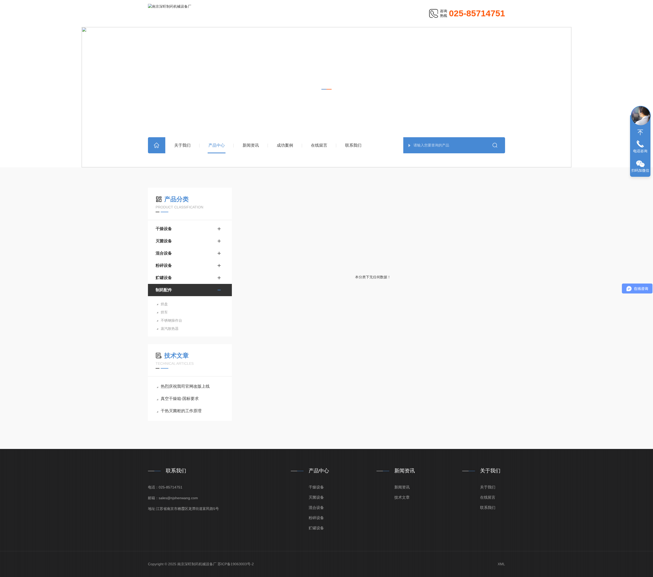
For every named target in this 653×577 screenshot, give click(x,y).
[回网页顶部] (640, 132)
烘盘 (164, 304)
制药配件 (362, 99)
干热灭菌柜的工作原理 (181, 411)
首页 (156, 145)
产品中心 (216, 145)
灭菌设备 (164, 241)
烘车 (164, 312)
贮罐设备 (164, 277)
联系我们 (353, 145)
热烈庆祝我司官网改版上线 (185, 386)
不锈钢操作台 (171, 320)
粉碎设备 (164, 265)
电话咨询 (640, 151)
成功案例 (285, 145)
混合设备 (164, 253)
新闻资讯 (251, 145)
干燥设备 (164, 229)
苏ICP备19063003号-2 (236, 564)
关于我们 (182, 145)
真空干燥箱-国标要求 (180, 398)
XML (501, 564)
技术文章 (402, 497)
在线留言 (319, 145)
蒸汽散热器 (170, 329)
